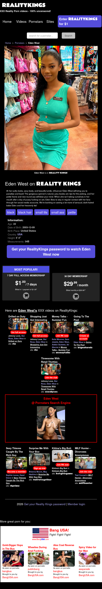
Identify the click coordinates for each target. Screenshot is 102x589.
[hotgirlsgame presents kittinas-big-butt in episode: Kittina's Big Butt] (62, 455)
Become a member (16, 471)
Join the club (51, 377)
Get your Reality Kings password (44, 504)
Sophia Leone (12, 475)
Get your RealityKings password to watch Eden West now (51, 251)
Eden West (19, 338)
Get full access (18, 332)
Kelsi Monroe (58, 339)
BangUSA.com (10, 577)
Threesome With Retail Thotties (50, 360)
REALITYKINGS (24, 5)
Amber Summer (58, 344)
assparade (84, 569)
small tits (41, 212)
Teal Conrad (80, 475)
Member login (76, 504)
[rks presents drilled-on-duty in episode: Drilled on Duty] (18, 323)
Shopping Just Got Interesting (38, 318)
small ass (57, 212)
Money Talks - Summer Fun (60, 318)
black (10, 212)
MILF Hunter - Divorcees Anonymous (82, 451)
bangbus (7, 571)
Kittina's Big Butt (61, 448)
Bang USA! (59, 530)
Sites (50, 21)
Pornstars (36, 21)
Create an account (84, 337)
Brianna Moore (35, 471)
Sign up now (40, 468)
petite (72, 212)
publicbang (33, 569)
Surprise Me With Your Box (38, 449)
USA (19, 234)
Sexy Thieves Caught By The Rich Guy (14, 451)
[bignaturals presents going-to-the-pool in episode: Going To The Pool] (84, 327)
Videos (21, 21)
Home (7, 21)
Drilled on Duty (16, 316)
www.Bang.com (40, 539)
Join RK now (62, 335)
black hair (25, 212)
